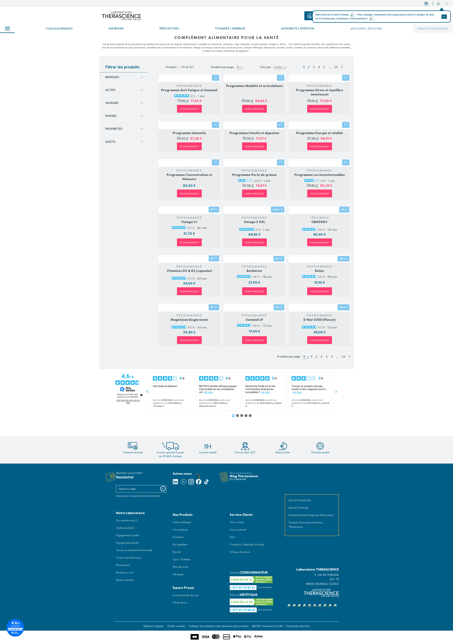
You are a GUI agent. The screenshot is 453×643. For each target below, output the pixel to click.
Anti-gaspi (178, 574)
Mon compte (237, 522)
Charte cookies (176, 626)
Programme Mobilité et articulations (254, 86)
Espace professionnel (432, 28)
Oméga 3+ (189, 222)
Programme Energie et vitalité (319, 133)
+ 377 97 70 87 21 (242, 587)
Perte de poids (169, 28)
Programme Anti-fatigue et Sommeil (189, 90)
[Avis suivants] (336, 392)
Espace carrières (125, 580)
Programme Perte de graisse (254, 175)
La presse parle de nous (186, 595)
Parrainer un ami (124, 572)
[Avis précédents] (147, 392)
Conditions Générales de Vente (247, 544)
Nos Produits (183, 514)
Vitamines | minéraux (230, 28)
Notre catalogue (182, 522)
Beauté (176, 552)
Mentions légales (154, 626)
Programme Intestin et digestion (254, 133)
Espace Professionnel (300, 500)
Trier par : (266, 67)
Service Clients (241, 514)
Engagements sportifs (127, 543)
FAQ (232, 537)
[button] (442, 3)
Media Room (180, 602)
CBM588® (319, 222)
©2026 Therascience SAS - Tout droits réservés (281, 626)
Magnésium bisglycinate (189, 319)
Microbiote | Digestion (297, 28)
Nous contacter (238, 529)
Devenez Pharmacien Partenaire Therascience (306, 525)
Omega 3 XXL (254, 222)
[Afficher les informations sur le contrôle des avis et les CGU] (141, 395)
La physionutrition (125, 528)
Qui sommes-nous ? (126, 520)
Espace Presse (183, 587)
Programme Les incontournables (319, 175)
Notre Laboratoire (130, 513)
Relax (319, 271)
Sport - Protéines (181, 559)
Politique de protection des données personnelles (218, 626)
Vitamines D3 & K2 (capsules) (189, 271)
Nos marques (180, 529)
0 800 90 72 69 (242, 602)
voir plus (208, 392)
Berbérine (254, 271)
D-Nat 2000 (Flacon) (319, 319)
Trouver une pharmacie (128, 557)
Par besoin (116, 28)
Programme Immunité (189, 133)
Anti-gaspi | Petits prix (366, 28)
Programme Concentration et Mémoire (189, 177)
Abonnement (123, 565)
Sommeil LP (254, 319)
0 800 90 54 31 (241, 579)
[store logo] (121, 15)
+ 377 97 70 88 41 (242, 610)
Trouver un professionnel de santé (134, 550)
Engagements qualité (127, 535)
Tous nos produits (59, 28)
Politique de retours (240, 552)
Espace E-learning (298, 507)
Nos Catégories (7, 28)
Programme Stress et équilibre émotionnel (319, 92)
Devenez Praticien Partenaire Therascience (311, 515)
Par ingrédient (180, 544)
